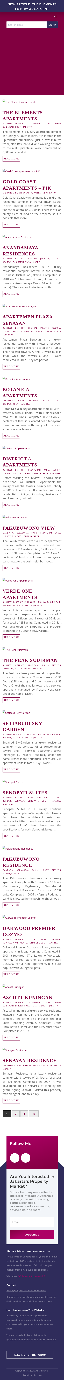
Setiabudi (18, 605)
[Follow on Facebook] (14, 1158)
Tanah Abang (32, 262)
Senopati (25, 473)
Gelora (56, 328)
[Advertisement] (32, 63)
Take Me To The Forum (30, 1354)
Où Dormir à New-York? (31, 1276)
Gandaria (8, 532)
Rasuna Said (54, 602)
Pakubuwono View (29, 528)
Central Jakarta (38, 258)
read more (11, 158)
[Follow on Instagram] (25, 1158)
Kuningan (34, 123)
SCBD (15, 473)
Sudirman (18, 262)
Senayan (28, 331)
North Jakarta (23, 192)
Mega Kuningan (50, 939)
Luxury (48, 123)
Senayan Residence (30, 1060)
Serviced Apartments (48, 331)
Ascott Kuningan (27, 997)
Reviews (7, 262)
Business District (14, 123)
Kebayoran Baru (13, 400)
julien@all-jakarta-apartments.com (26, 1290)
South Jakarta (23, 127)
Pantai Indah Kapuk (45, 192)
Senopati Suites (25, 792)
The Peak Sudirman (30, 660)
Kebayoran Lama (38, 400)
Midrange (8, 192)
